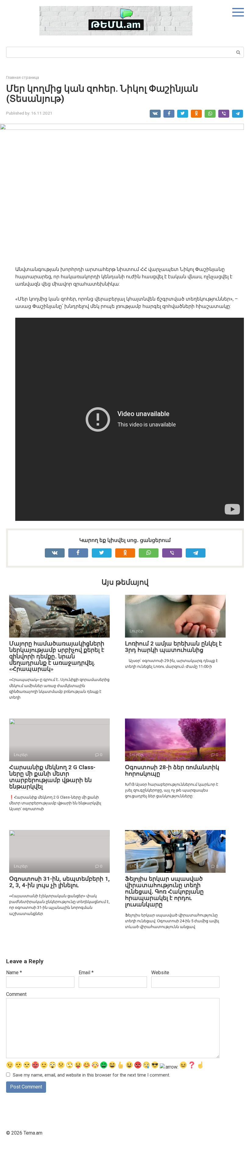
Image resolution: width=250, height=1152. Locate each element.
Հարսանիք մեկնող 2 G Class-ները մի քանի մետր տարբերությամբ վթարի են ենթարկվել (52, 777)
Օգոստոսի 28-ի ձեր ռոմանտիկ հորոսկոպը (172, 770)
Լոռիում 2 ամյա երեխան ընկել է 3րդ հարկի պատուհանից (173, 646)
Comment (16, 994)
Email (86, 972)
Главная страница (22, 77)
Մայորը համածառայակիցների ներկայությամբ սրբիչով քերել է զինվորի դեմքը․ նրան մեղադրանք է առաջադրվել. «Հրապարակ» (56, 656)
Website (160, 972)
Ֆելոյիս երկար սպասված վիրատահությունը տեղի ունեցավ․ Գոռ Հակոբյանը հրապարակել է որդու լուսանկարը (164, 891)
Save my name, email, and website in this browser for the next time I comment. (91, 1075)
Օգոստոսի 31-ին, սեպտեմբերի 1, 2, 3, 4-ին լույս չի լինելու (59, 882)
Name (14, 972)
